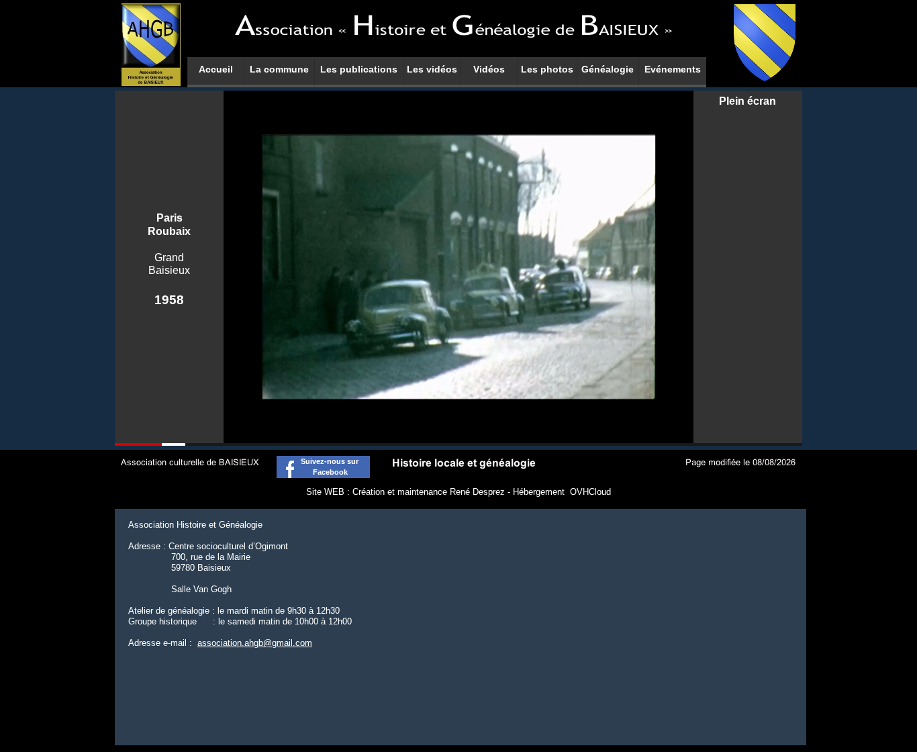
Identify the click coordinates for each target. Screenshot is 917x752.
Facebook (323, 472)
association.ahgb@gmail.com (254, 643)
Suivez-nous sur (323, 461)
